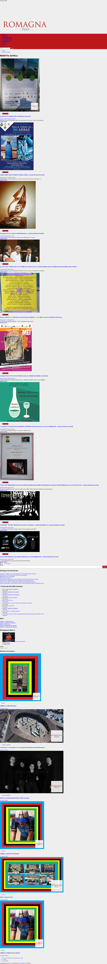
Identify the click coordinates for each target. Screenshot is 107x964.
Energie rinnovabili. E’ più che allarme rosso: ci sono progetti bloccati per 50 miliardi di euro (22, 583)
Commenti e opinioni (7, 37)
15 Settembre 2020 (10, 119)
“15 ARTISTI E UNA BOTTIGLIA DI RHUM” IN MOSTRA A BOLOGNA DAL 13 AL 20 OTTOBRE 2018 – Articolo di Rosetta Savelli (36, 426)
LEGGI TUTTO (3, 121)
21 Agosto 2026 (3, 899)
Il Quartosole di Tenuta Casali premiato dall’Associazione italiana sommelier (18, 582)
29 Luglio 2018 (9, 527)
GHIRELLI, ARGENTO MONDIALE (10, 608)
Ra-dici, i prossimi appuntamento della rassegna (14, 798)
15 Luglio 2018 (9, 559)
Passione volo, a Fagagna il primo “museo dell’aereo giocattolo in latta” (16, 580)
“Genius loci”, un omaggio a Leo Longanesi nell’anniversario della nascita (22, 747)
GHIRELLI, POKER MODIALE (6, 621)
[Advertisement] (53, 10)
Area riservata (5, 961)
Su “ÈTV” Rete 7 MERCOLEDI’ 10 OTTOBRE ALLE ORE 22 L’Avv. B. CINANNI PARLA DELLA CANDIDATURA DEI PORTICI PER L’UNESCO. (38, 266)
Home (3, 34)
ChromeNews (22, 963)
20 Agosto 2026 (3, 955)
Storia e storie (5, 41)
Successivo (8, 563)
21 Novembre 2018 (10, 177)
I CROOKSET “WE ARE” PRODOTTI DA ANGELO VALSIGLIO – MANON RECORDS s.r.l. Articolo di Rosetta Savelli (32, 525)
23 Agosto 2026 (3, 708)
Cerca (1, 565)
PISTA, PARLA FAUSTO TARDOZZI (10, 589)
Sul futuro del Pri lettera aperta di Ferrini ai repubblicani (13, 575)
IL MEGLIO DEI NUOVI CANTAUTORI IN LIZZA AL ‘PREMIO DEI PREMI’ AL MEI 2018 (24, 376)
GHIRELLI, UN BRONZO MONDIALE (10, 594)
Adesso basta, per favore (6, 578)
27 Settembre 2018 (10, 378)
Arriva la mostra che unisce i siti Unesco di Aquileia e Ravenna (17, 603)
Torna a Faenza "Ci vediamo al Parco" (11, 611)
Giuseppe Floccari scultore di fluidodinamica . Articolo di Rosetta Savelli (22, 233)
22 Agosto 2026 (3, 856)
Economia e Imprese (7, 40)
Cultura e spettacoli (7, 38)
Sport (3, 44)
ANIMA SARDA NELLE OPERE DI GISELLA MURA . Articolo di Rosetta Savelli (22, 175)
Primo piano (5, 36)
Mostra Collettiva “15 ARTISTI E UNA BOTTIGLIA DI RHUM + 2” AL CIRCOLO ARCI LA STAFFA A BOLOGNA (31, 317)
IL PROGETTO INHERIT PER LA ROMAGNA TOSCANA (15, 116)
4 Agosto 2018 (9, 487)
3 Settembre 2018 (10, 429)
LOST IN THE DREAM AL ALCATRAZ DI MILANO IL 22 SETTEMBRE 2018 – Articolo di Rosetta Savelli (29, 556)
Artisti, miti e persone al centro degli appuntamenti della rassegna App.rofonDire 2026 (23, 614)
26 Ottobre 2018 (10, 236)
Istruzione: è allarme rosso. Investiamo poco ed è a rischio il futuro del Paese (18, 573)
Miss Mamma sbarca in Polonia (7, 576)
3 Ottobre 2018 (9, 320)
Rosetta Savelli (3, 119)
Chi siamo (4, 43)
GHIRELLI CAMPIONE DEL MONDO (10, 592)
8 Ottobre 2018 (9, 269)
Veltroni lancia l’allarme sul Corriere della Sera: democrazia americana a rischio (19, 579)
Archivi (1, 646)
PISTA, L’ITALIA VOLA (7, 600)
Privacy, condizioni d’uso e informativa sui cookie (12, 958)
